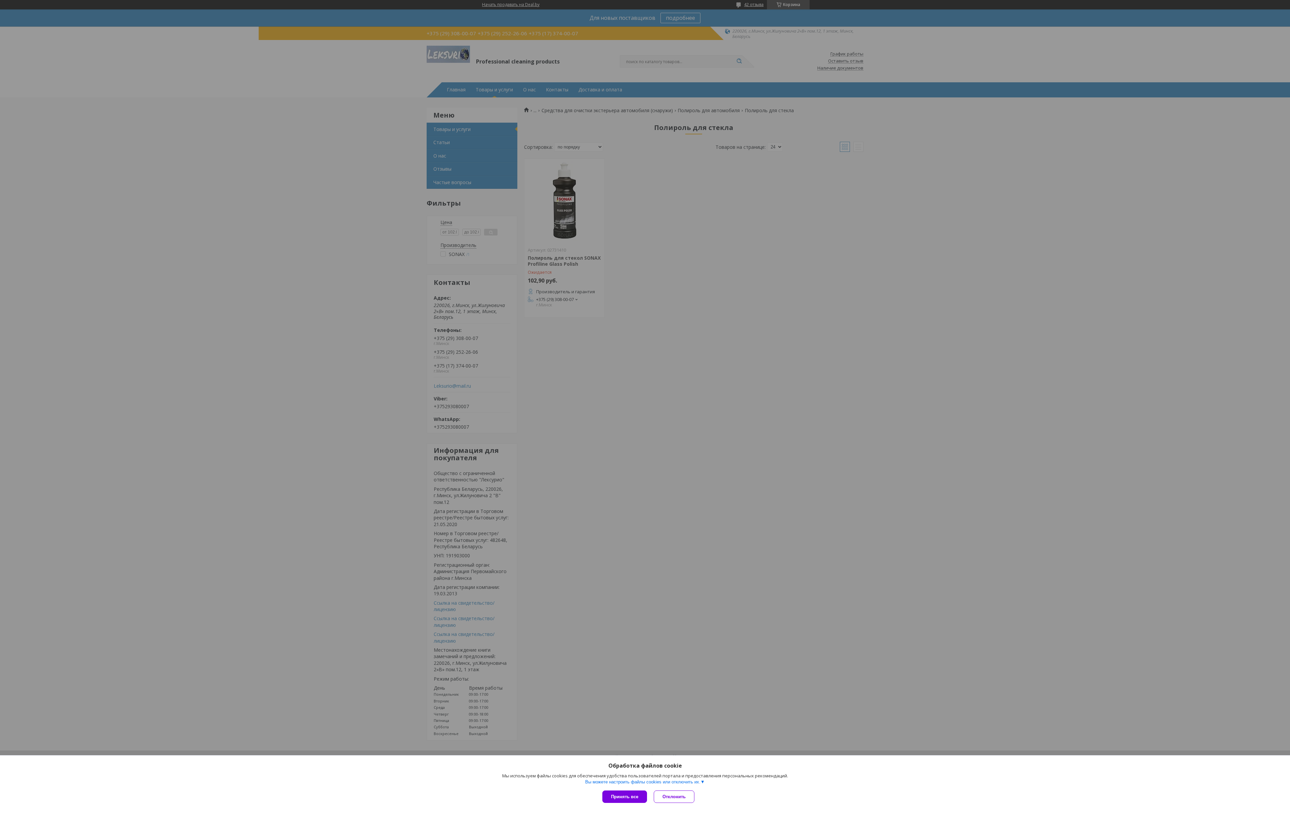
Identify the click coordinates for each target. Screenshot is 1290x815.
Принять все (624, 796)
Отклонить (674, 796)
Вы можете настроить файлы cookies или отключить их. (642, 781)
